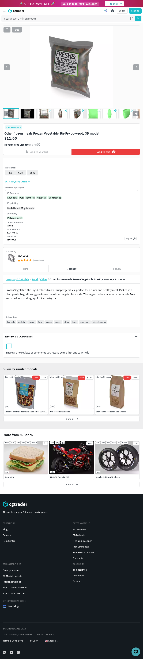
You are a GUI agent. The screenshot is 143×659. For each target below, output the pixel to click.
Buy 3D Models (80, 523)
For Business (79, 529)
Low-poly (12, 198)
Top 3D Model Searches (15, 587)
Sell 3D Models (10, 564)
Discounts (78, 558)
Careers (7, 535)
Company (7, 523)
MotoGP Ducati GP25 (59, 477)
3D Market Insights (12, 576)
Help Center (9, 540)
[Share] (117, 161)
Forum (76, 581)
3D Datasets (79, 535)
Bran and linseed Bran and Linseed (111, 411)
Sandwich (9, 477)
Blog (5, 529)
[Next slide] (136, 67)
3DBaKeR (23, 256)
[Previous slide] (7, 67)
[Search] (138, 18)
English (50, 641)
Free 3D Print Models (83, 552)
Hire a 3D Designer (82, 540)
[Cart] (112, 11)
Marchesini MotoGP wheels (108, 477)
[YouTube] (11, 652)
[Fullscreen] (6, 30)
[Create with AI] (105, 11)
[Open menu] (4, 11)
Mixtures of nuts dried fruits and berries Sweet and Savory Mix (32, 411)
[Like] (26, 161)
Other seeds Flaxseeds (60, 411)
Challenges (78, 575)
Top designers (80, 569)
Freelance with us (12, 581)
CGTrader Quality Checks (16, 181)
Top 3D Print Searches (14, 593)
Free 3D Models (81, 546)
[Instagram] (18, 652)
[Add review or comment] (136, 336)
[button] (132, 18)
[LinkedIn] (4, 652)
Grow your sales (11, 570)
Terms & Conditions (13, 640)
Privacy (34, 640)
